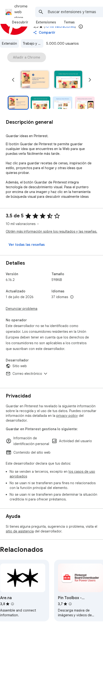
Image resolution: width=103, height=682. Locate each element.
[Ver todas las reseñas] (27, 244)
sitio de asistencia (20, 531)
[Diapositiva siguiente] (90, 80)
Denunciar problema (21, 308)
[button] (35, 80)
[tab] (20, 22)
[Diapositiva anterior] (13, 80)
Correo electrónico (27, 373)
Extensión (9, 43)
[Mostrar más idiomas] (72, 297)
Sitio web (19, 366)
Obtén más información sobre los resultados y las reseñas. (51, 231)
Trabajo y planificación (33, 43)
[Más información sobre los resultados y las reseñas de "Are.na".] (12, 604)
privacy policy (67, 415)
